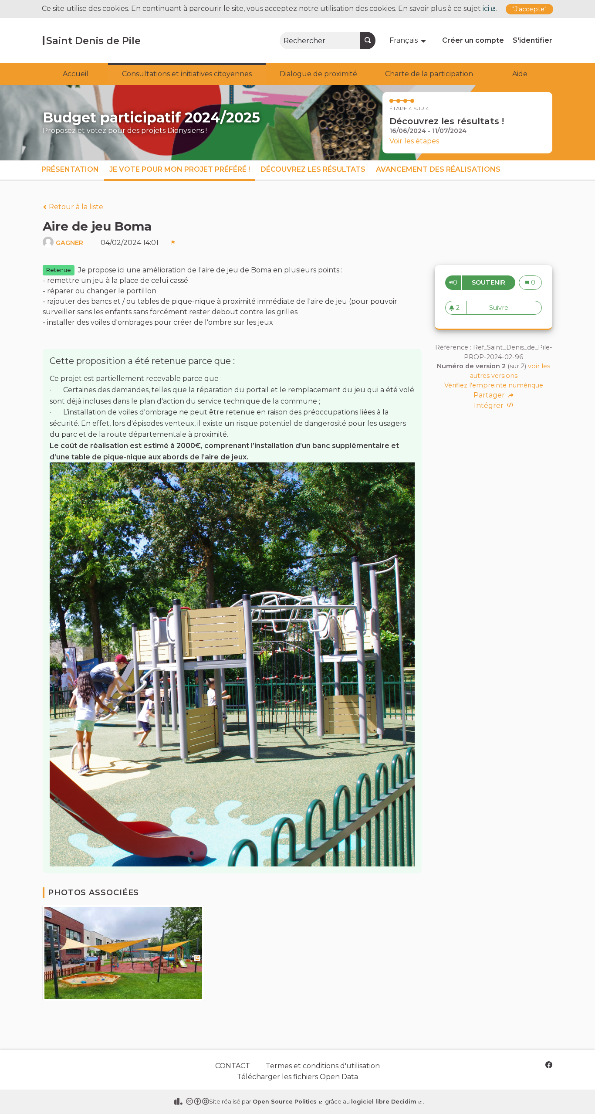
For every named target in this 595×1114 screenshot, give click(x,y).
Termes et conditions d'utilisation (323, 1066)
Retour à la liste (75, 207)
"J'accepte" (529, 9)
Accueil (75, 74)
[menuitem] (408, 40)
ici (490, 8)
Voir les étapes (414, 141)
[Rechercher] (367, 40)
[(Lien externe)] (123, 956)
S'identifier (532, 40)
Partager (490, 395)
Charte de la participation (429, 74)
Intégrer (489, 405)
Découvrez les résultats (312, 169)
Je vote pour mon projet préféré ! (179, 169)
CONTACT (232, 1066)
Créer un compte (473, 40)
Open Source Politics (288, 1101)
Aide (519, 74)
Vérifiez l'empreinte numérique (493, 385)
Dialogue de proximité (318, 74)
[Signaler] (173, 242)
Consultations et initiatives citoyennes (187, 74)
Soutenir (493, 282)
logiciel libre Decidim (387, 1101)
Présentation (70, 169)
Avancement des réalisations (438, 169)
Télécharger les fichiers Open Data (297, 1077)
